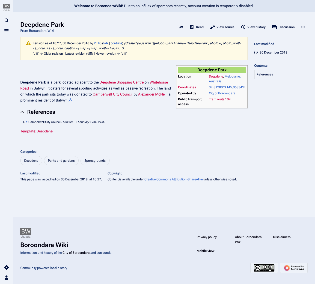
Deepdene (216, 76)
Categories (28, 151)
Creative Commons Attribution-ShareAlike (173, 179)
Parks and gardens (61, 160)
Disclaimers (282, 237)
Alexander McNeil (152, 94)
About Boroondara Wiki (248, 239)
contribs (116, 43)
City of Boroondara (222, 93)
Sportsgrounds (95, 160)
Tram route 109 (220, 99)
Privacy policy (207, 237)
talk (105, 43)
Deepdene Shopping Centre (122, 82)
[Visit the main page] (6, 7)
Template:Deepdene (36, 131)
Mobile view (205, 251)
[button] (281, 74)
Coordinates (187, 87)
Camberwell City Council (113, 94)
